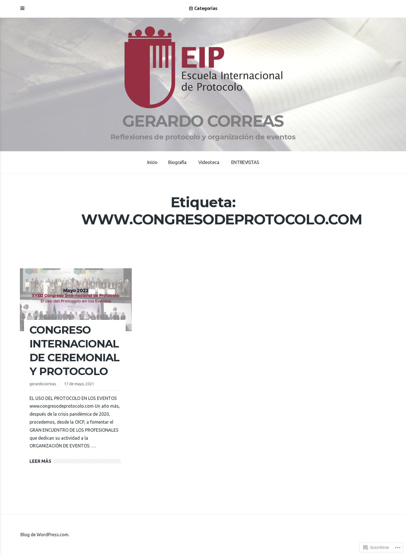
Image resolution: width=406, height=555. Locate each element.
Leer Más (40, 461)
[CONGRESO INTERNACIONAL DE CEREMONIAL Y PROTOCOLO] (76, 299)
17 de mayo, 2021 (79, 384)
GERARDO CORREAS (202, 121)
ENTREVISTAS (245, 162)
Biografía (177, 162)
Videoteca (208, 162)
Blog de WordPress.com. (44, 534)
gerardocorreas (43, 384)
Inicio (152, 162)
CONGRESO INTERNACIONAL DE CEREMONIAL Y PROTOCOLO (75, 350)
